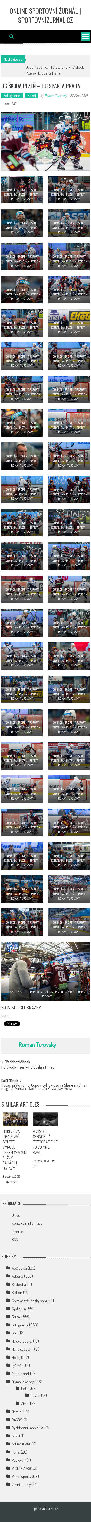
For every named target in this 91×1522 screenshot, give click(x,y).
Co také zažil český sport (30, 1300)
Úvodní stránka (37, 67)
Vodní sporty (21, 1476)
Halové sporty (22, 1341)
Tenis (16, 1452)
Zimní (25, 1403)
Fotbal (16, 1316)
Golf (15, 1333)
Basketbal (19, 1284)
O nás (16, 1215)
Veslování (19, 1460)
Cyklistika (19, 1308)
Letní (25, 1388)
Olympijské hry (23, 1381)
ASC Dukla (19, 1268)
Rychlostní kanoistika (28, 1427)
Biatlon (17, 1292)
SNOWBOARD (21, 1444)
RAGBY (17, 1419)
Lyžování (18, 1365)
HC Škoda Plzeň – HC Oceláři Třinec (27, 1068)
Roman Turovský (55, 95)
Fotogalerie (59, 67)
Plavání (35, 1395)
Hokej (31, 95)
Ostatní (17, 1411)
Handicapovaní (22, 1349)
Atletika (17, 1276)
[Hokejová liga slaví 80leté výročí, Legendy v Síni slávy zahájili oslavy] (15, 1119)
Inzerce (17, 1231)
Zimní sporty (21, 1484)
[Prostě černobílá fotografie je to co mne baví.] (45, 1119)
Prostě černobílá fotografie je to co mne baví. (45, 1142)
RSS (15, 1239)
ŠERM (16, 1436)
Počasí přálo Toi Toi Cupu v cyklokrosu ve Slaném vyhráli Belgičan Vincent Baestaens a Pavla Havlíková (44, 1087)
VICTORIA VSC (22, 1468)
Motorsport (20, 1373)
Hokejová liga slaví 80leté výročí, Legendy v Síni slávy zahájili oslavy (15, 1150)
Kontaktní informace (27, 1223)
